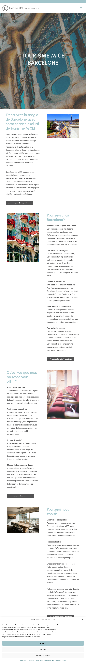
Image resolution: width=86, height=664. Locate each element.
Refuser (43, 649)
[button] (83, 620)
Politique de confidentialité (44, 661)
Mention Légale (60, 661)
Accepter (43, 643)
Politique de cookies (27, 661)
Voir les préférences (43, 656)
